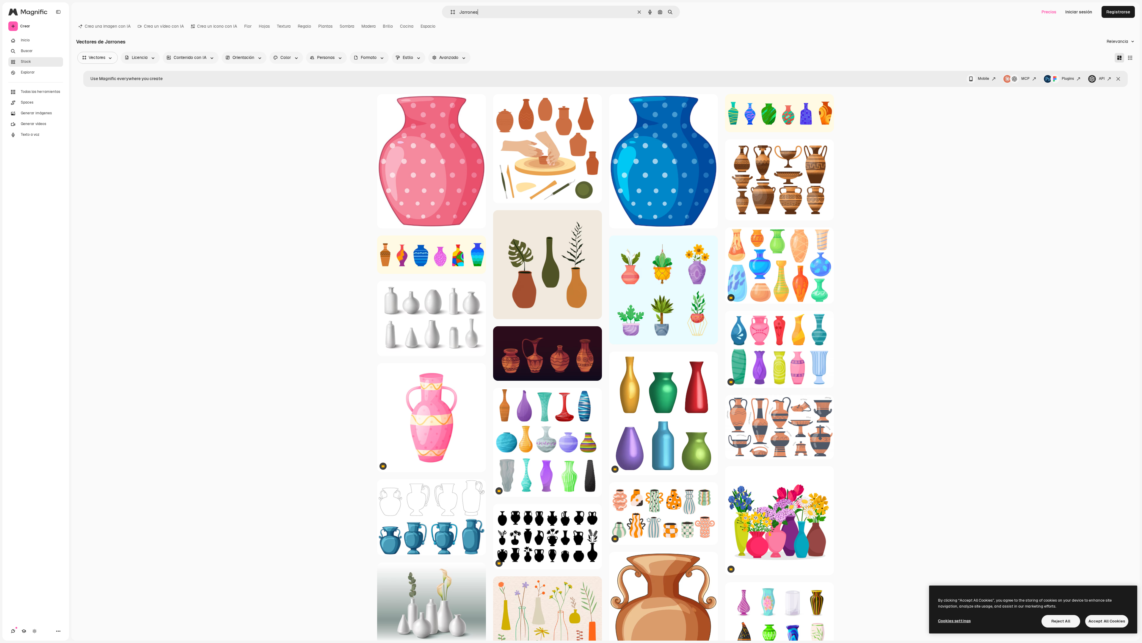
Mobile (983, 78)
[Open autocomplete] (450, 12)
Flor (248, 26)
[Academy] (24, 631)
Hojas (264, 26)
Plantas (325, 26)
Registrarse (1118, 12)
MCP (1025, 78)
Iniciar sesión (1078, 12)
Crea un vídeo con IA (164, 26)
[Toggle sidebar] (58, 12)
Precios (1048, 12)
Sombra (347, 26)
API (1102, 78)
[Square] (1130, 58)
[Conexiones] (13, 631)
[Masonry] (1119, 58)
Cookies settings (954, 620)
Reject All (1060, 621)
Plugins (1068, 78)
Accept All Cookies (1106, 621)
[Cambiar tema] (34, 631)
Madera (368, 26)
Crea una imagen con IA (108, 26)
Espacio (428, 26)
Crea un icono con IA (217, 26)
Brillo (388, 26)
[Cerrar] (1118, 79)
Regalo (304, 26)
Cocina (406, 26)
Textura (284, 26)
